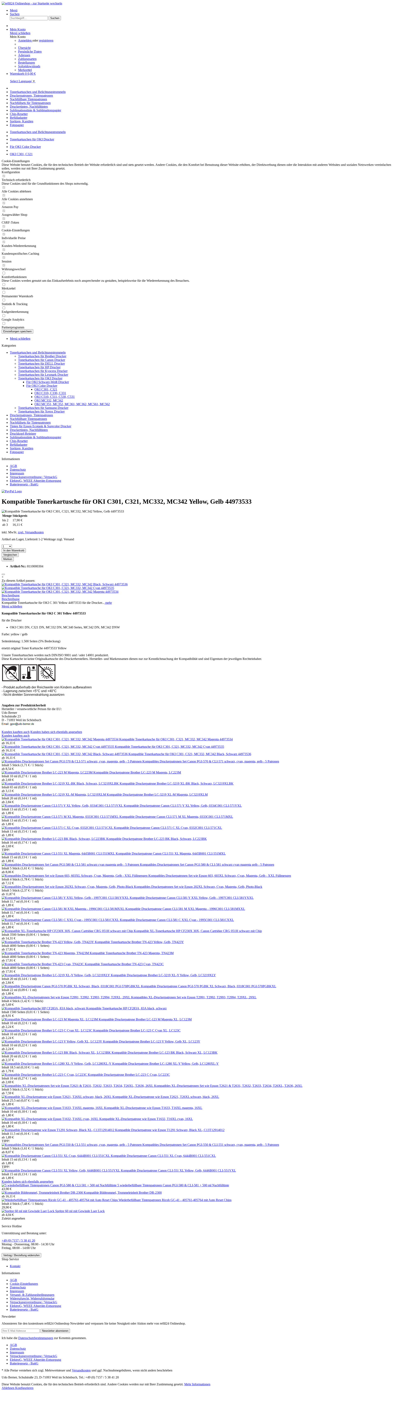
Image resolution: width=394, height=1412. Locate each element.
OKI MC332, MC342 (48, 400)
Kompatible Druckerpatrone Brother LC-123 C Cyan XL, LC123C (137, 1030)
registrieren (46, 40)
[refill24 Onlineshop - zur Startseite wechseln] (32, 3)
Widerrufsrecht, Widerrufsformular (32, 1298)
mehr (108, 602)
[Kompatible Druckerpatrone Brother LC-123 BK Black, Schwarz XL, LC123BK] (57, 1052)
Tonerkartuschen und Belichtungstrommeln (38, 352)
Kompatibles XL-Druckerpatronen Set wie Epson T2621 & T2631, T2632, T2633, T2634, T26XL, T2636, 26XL (228, 1085)
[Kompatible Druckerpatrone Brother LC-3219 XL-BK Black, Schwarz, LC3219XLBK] (61, 783)
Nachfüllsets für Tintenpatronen (30, 422)
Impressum (17, 473)
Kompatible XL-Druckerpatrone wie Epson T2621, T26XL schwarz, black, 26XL (165, 1097)
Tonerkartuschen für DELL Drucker (41, 363)
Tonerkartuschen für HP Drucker (39, 367)
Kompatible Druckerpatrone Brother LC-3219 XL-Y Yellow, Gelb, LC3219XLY (163, 975)
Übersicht (24, 48)
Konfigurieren (24, 1388)
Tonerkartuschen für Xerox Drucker (41, 411)
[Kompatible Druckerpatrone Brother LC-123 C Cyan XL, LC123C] (47, 1030)
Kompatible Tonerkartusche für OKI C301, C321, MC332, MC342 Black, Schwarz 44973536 (189, 754)
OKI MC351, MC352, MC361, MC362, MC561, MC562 (72, 404)
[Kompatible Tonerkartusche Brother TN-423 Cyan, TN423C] (43, 964)
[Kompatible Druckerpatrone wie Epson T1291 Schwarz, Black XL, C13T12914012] (58, 1130)
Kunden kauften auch (16, 732)
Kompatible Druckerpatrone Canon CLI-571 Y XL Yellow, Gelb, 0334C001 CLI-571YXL (183, 805)
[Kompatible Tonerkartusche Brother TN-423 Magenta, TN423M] (46, 953)
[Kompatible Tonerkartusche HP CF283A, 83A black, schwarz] (44, 1008)
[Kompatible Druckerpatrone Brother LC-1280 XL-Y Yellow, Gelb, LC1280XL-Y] (57, 1063)
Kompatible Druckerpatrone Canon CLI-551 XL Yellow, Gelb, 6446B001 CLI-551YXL (178, 1170)
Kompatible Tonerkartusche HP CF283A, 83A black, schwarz (126, 1008)
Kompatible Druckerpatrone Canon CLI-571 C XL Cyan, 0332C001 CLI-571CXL (168, 827)
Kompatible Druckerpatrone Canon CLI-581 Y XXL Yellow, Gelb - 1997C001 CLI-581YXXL (192, 897)
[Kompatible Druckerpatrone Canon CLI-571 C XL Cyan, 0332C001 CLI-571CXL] (58, 827)
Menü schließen (20, 33)
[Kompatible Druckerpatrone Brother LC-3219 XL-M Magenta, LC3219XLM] (54, 794)
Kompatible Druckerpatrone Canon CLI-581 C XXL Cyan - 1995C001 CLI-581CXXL (177, 920)
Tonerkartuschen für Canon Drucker (41, 360)
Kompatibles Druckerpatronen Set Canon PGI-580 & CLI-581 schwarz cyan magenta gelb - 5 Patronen (207, 864)
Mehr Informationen (197, 1384)
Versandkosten (81, 1370)
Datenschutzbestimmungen (35, 1338)
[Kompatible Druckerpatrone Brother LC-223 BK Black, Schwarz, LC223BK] (54, 839)
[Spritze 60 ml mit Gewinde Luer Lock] (28, 1211)
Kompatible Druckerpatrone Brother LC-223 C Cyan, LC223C (129, 1074)
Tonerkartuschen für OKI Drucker (40, 378)
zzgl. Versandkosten (31, 532)
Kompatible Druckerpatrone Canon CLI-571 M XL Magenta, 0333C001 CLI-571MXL (176, 816)
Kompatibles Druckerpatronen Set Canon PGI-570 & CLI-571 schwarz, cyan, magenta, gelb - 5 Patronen (210, 761)
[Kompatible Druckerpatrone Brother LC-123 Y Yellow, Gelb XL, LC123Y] (52, 1041)
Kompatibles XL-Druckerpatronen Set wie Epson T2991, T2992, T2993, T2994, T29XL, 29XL (194, 997)
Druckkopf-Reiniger (23, 433)
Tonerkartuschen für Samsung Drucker (43, 408)
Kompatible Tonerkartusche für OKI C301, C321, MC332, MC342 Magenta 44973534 (176, 739)
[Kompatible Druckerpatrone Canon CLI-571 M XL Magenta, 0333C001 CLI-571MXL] (60, 816)
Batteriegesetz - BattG (24, 484)
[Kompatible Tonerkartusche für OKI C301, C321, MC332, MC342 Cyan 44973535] (58, 588)
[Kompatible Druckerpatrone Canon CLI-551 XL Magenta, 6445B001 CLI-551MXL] (59, 853)
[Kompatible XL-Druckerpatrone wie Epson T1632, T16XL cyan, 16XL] (50, 1119)
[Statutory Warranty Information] (3, 574)
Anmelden (25, 40)
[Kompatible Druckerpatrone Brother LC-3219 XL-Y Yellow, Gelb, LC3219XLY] (56, 975)
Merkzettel (25, 70)
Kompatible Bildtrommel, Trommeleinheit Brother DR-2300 (123, 1192)
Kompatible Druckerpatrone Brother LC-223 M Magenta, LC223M (137, 772)
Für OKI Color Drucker (41, 385)
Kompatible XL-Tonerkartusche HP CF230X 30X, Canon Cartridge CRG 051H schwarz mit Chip (198, 931)
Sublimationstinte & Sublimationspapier (35, 437)
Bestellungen (26, 62)
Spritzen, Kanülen (21, 448)
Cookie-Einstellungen (24, 1283)
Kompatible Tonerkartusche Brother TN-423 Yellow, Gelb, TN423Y (139, 942)
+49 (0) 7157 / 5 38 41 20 (18, 1240)
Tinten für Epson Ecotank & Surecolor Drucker (40, 426)
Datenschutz (18, 469)
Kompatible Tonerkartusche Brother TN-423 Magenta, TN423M (132, 953)
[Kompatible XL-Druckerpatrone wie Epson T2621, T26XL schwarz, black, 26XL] (57, 1097)
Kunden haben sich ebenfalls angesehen (56, 732)
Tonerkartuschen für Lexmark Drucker (43, 374)
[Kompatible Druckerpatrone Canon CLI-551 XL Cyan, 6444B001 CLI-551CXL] (56, 1155)
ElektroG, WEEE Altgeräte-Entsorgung (35, 480)
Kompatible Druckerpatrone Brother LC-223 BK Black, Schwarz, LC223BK (156, 839)
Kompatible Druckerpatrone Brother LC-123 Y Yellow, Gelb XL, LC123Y (151, 1041)
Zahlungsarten (27, 59)
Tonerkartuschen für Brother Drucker (42, 356)
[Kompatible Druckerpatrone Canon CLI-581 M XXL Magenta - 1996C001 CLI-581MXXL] (63, 909)
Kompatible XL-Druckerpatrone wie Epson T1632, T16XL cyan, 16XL (146, 1119)
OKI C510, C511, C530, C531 (54, 396)
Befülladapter (18, 444)
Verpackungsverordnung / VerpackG (33, 477)
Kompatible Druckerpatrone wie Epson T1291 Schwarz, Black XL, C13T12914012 (169, 1130)
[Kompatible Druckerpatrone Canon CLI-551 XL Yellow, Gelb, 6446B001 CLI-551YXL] (61, 1170)
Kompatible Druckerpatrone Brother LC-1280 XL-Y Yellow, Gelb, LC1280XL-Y (165, 1063)
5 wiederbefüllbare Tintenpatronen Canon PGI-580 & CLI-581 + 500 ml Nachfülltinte (173, 1185)
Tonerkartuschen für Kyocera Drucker (43, 371)
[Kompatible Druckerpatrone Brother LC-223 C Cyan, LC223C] (45, 1074)
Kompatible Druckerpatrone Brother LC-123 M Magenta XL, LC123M (145, 1019)
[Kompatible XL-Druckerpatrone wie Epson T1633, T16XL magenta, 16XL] (53, 1108)
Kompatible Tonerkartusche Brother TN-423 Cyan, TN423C (124, 964)
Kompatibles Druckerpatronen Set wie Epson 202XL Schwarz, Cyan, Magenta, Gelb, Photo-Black (198, 886)
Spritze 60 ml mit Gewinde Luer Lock (80, 1211)
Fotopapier (17, 452)
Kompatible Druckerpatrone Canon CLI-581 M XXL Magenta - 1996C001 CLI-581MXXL (185, 909)
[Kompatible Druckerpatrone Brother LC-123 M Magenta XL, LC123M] (50, 1019)
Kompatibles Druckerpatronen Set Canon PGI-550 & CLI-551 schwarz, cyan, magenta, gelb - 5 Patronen (210, 1144)
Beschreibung (10, 595)
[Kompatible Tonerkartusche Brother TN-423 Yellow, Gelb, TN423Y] (48, 942)
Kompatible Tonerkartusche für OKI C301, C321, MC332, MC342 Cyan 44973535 (169, 746)
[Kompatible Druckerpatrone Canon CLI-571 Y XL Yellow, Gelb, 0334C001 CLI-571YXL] (63, 805)
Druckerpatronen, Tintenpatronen (31, 415)
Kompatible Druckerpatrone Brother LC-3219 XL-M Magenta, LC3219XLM (157, 794)
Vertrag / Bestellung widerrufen (21, 1255)
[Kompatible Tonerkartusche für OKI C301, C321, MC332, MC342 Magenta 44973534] (60, 591)
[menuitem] (201, 10)
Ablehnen (8, 1388)
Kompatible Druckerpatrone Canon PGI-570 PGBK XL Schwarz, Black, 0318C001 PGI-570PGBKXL (208, 986)
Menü (13, 10)
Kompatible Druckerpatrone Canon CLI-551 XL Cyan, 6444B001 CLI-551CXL (163, 1155)
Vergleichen (10, 554)
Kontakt (15, 1266)
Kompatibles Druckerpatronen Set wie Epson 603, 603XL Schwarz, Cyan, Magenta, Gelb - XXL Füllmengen (219, 875)
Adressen (24, 55)
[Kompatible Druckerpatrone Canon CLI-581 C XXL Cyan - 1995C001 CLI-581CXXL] (61, 920)
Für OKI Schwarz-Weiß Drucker (47, 382)
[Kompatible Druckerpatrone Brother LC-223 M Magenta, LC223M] (47, 772)
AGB (13, 466)
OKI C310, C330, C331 (50, 393)
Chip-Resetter (19, 441)
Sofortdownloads (29, 66)
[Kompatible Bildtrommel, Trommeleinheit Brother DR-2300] (43, 1192)
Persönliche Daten (30, 51)
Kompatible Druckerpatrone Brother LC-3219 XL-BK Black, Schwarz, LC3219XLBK (177, 783)
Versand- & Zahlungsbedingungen (32, 1295)
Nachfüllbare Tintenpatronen (28, 419)
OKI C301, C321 (45, 389)
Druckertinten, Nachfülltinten (29, 430)
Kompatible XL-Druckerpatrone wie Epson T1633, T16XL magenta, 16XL (153, 1108)
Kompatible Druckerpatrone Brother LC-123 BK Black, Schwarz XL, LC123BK (165, 1052)
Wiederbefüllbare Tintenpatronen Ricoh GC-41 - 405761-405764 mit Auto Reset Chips (175, 1200)
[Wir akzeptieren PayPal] (12, 491)
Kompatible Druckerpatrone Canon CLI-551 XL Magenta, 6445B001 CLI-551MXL (171, 853)
